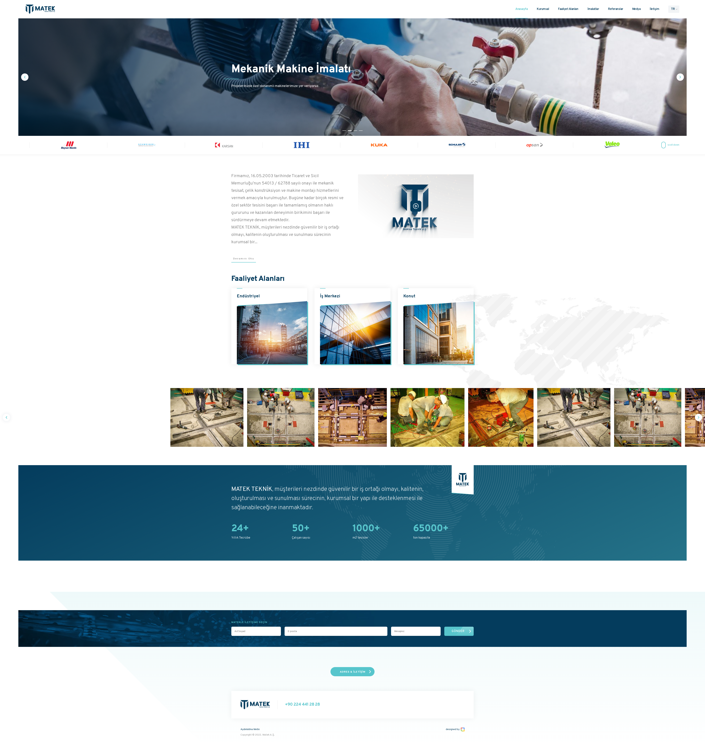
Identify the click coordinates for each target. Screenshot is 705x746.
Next (680, 77)
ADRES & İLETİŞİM (352, 671)
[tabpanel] (352, 77)
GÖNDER (458, 631)
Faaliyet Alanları (568, 9)
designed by (453, 729)
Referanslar (615, 9)
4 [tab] (361, 130)
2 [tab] (350, 130)
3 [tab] (355, 130)
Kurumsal (543, 9)
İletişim (654, 9)
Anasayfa (521, 9)
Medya (636, 9)
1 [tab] (344, 130)
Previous (24, 77)
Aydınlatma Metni (250, 729)
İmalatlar (593, 9)
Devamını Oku (243, 258)
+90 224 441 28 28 (302, 704)
